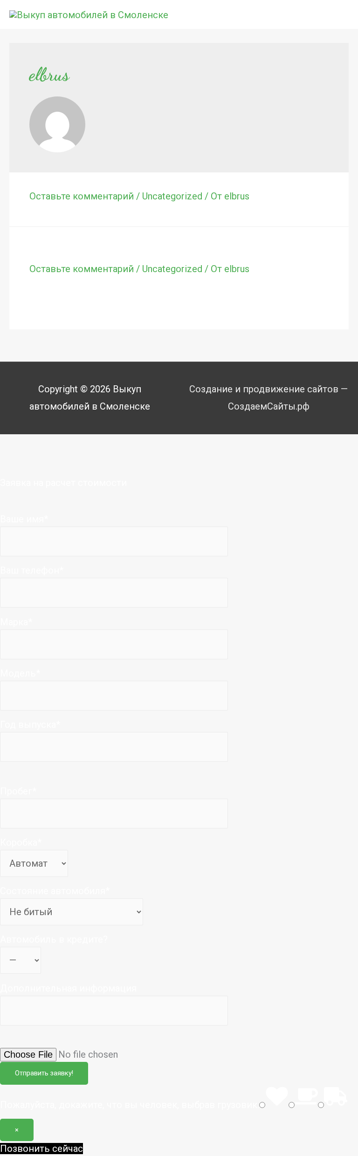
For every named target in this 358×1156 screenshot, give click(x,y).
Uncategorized (172, 196)
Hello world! (61, 250)
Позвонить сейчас (41, 1148)
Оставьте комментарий (81, 196)
